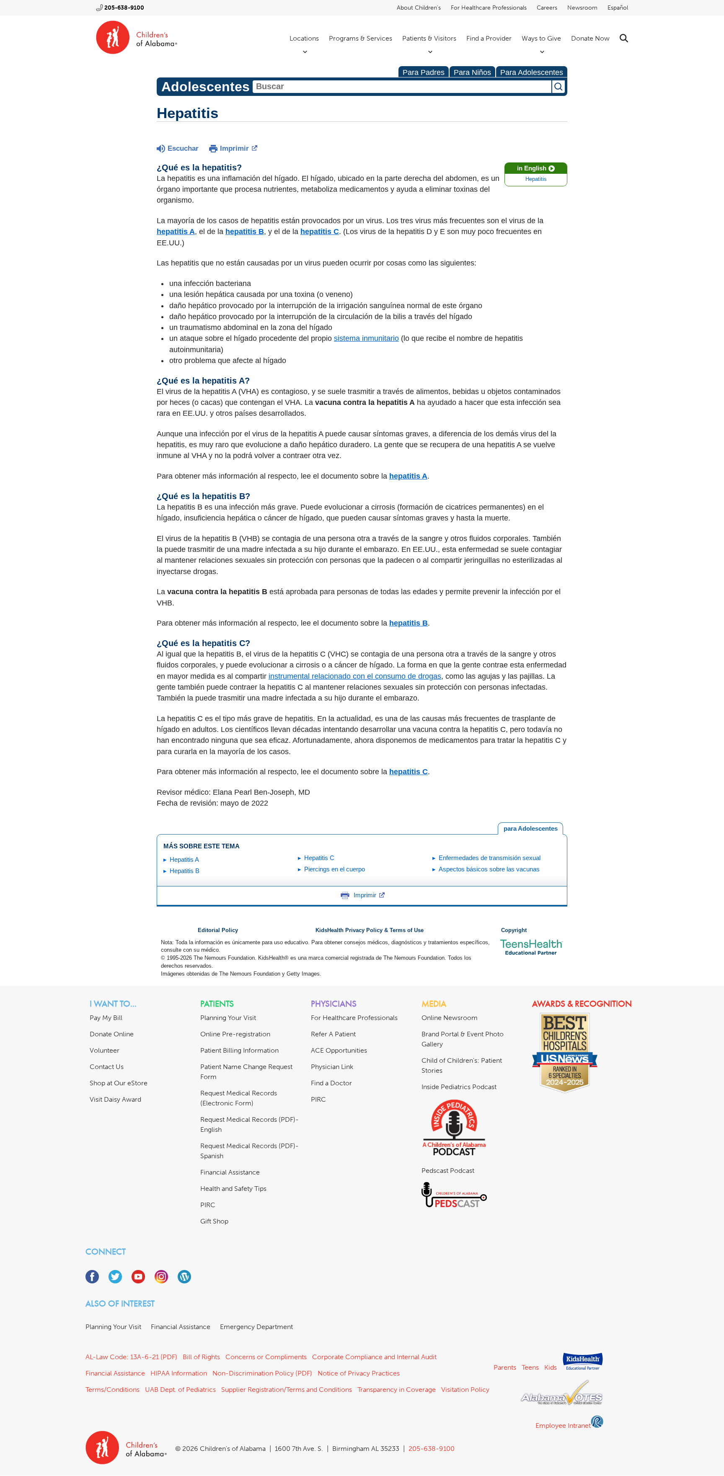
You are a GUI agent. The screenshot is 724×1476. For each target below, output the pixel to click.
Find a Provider (489, 38)
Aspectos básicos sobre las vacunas (489, 869)
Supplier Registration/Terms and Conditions (286, 1390)
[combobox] (402, 86)
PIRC (207, 1205)
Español (618, 7)
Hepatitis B (184, 870)
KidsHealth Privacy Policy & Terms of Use (369, 930)
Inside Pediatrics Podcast (458, 1087)
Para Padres (424, 72)
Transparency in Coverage (396, 1390)
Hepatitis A (184, 859)
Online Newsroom (449, 1018)
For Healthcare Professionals (489, 7)
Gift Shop (214, 1221)
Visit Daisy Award (115, 1099)
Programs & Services (360, 38)
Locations (304, 38)
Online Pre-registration (235, 1034)
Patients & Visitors (429, 38)
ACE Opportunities (339, 1050)
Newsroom (582, 7)
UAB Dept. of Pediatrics (180, 1390)
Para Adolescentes (531, 72)
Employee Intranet (563, 1426)
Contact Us (107, 1067)
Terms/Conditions (112, 1390)
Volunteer (104, 1050)
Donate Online (112, 1034)
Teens (530, 1367)
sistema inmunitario (366, 338)
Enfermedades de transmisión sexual (489, 857)
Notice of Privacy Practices (359, 1373)
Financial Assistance (230, 1172)
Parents (505, 1367)
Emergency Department (256, 1327)
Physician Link (332, 1067)
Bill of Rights (201, 1357)
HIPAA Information (178, 1373)
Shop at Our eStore (118, 1083)
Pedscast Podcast (447, 1171)
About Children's (419, 7)
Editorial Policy (218, 930)
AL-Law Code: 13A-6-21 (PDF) (131, 1357)
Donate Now (590, 38)
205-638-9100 (124, 7)
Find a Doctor (331, 1083)
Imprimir (234, 148)
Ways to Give (541, 38)
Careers (547, 7)
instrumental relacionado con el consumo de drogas (355, 676)
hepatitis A (408, 476)
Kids (550, 1367)
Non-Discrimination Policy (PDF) (262, 1373)
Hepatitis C (319, 857)
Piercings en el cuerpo (334, 869)
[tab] (530, 828)
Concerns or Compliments (266, 1357)
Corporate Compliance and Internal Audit (374, 1357)
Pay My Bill (106, 1018)
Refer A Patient (333, 1034)
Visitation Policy (465, 1390)
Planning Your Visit (228, 1018)
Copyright (514, 930)
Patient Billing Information (239, 1050)
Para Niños (472, 72)
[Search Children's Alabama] (624, 38)
